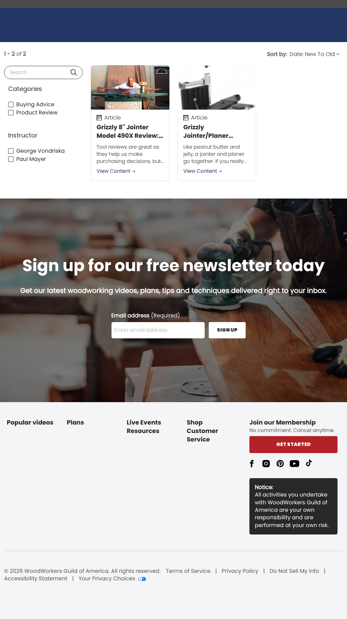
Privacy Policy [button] (240, 571)
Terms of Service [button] (188, 571)
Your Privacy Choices (107, 578)
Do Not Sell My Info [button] (294, 571)
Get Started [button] (293, 444)
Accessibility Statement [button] (35, 578)
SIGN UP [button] (227, 329)
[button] (74, 72)
